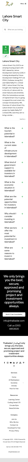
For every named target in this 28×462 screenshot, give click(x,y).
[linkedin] (14, 363)
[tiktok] (17, 363)
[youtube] (11, 363)
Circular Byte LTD (8, 442)
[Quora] (20, 363)
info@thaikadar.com (14, 320)
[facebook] (4, 363)
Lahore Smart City (10, 61)
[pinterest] (23, 363)
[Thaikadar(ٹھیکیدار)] (9, 2)
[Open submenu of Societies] (23, 382)
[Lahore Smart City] (18, 50)
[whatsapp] (14, 366)
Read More (22, 119)
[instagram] (7, 363)
